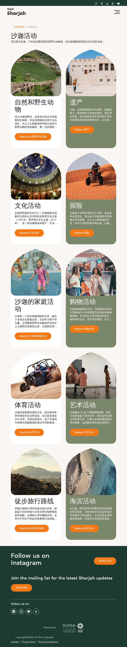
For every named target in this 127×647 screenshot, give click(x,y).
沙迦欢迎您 (19, 27)
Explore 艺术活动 (84, 432)
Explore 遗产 (81, 129)
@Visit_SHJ (105, 561)
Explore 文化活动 (29, 233)
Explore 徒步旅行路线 (32, 528)
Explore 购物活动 (84, 329)
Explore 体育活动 (29, 432)
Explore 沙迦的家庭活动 (33, 336)
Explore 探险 (81, 233)
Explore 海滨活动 (84, 528)
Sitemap (15, 641)
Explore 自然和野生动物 (33, 137)
